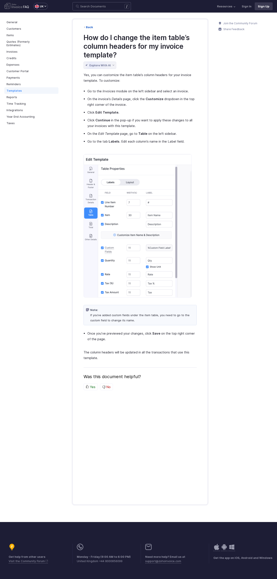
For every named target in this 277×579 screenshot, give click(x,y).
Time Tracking (16, 103)
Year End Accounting (20, 116)
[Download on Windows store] (232, 549)
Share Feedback (234, 29)
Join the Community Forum (240, 23)
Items (10, 35)
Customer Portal (17, 71)
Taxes (10, 123)
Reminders (13, 84)
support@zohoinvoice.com (163, 561)
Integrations (14, 110)
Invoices (12, 51)
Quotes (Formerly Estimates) (18, 43)
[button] (38, 6)
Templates (14, 90)
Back (89, 27)
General (11, 22)
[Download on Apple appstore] (224, 549)
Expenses (12, 64)
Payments (13, 77)
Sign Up (263, 6)
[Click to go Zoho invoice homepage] (13, 6)
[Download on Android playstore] (216, 549)
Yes (92, 387)
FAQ (26, 7)
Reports (11, 97)
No (108, 387)
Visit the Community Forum (27, 561)
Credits (11, 58)
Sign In (246, 6)
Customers (13, 28)
